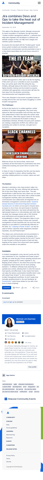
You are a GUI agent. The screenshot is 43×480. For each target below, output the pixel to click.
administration (7, 384)
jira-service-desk (30, 389)
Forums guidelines (11, 428)
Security (8, 461)
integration (31, 387)
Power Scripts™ (25, 226)
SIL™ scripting (13, 226)
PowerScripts (6, 281)
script (31, 391)
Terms (8, 458)
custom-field (7, 387)
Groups (13, 10)
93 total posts (11, 339)
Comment (6, 287)
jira (38, 387)
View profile (32, 367)
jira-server (19, 389)
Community (14, 2)
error (24, 387)
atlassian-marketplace (25, 384)
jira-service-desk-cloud (10, 391)
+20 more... (28, 342)
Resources (9, 437)
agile (15, 384)
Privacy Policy (10, 455)
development (17, 387)
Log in (5, 302)
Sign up (11, 302)
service (36, 391)
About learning (10, 434)
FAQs (7, 425)
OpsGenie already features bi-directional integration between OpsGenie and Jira (20, 204)
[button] (21, 66)
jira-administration (9, 389)
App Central (34, 10)
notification (23, 391)
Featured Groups (23, 10)
